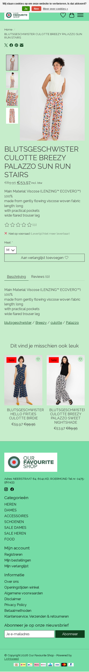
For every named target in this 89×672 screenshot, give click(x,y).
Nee (36, 8)
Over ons (11, 582)
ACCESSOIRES (16, 516)
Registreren (13, 554)
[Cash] (16, 665)
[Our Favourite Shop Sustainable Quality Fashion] (16, 15)
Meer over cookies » (55, 8)
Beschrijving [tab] (16, 277)
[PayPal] (71, 665)
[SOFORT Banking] (36, 665)
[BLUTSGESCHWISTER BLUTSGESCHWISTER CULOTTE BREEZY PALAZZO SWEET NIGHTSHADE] (66, 380)
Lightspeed (11, 658)
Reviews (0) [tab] (40, 277)
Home (8, 29)
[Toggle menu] (80, 15)
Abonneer (70, 634)
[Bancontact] (30, 665)
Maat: (8, 242)
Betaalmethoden (17, 611)
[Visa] (57, 665)
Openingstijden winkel (21, 587)
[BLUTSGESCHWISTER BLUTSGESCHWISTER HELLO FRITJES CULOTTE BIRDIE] (23, 380)
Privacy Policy (15, 605)
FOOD (9, 539)
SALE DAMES (15, 528)
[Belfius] (43, 665)
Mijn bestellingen (17, 560)
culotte (56, 323)
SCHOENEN (14, 522)
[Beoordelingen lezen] (18, 225)
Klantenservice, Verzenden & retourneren (36, 616)
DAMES (10, 510)
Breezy (41, 323)
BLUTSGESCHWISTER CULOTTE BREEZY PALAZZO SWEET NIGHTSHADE (67, 416)
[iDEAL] (23, 665)
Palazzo (72, 323)
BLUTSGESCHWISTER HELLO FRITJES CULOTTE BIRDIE (25, 414)
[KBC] (50, 665)
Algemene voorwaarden (23, 593)
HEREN (10, 504)
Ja (25, 8)
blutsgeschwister (18, 323)
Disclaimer (12, 599)
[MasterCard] (64, 665)
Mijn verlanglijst (16, 566)
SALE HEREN (15, 533)
